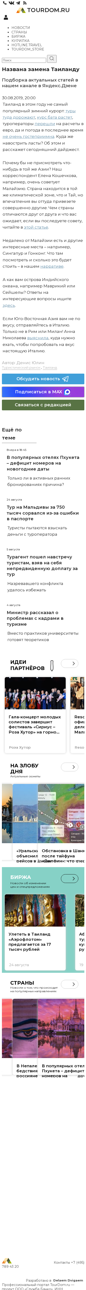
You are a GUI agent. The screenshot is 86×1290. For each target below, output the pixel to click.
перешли (45, 123)
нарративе (52, 266)
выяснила (37, 337)
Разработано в (54, 1280)
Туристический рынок (21, 367)
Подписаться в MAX (38, 391)
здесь (9, 305)
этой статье (36, 227)
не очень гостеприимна (28, 136)
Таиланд (50, 367)
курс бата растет (54, 117)
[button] (65, 663)
